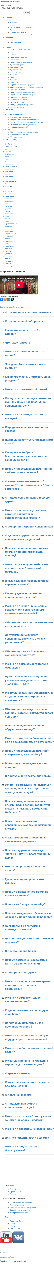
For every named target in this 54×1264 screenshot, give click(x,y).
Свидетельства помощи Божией (23, 124)
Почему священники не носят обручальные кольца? (24, 727)
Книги (7, 129)
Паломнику (9, 19)
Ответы (8, 47)
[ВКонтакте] (1, 299)
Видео (12, 24)
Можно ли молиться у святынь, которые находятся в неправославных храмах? (26, 513)
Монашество (15, 72)
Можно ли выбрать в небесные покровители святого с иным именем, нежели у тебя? (26, 609)
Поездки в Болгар (17, 1221)
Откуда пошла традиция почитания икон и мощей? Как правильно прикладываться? (28, 401)
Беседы (8, 112)
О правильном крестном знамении (28, 312)
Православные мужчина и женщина (25, 92)
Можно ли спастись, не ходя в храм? (29, 1128)
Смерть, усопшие (17, 102)
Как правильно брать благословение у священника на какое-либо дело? (26, 455)
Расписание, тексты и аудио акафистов (26, 122)
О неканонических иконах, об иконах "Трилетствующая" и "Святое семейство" (29, 484)
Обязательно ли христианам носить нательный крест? (29, 624)
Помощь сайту (11, 139)
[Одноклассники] (5, 299)
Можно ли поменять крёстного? (26, 389)
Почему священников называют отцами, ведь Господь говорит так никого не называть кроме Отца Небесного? (27, 806)
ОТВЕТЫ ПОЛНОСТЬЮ (20, 49)
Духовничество (16, 69)
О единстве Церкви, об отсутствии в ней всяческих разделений (29, 537)
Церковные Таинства (18, 57)
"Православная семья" (19, 134)
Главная (8, 17)
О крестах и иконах (18, 1073)
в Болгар (13, 22)
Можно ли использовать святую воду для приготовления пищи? (26, 1037)
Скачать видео (6, 307)
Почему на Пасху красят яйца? (25, 904)
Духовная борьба (17, 64)
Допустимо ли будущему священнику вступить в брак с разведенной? (25, 638)
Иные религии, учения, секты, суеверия (26, 87)
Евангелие (9, 109)
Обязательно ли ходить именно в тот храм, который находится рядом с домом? (29, 712)
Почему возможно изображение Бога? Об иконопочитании (26, 961)
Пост (12, 77)
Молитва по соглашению (15, 114)
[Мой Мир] (8, 299)
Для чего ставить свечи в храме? (27, 1137)
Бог (11, 52)
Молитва (13, 74)
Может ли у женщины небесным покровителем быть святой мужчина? (26, 568)
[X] (12, 299)
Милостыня (14, 79)
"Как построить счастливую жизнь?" (24, 132)
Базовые (13, 39)
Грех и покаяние (17, 59)
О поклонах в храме (18, 1094)
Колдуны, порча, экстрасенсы (22, 104)
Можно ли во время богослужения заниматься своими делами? (28, 1118)
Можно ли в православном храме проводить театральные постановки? (27, 984)
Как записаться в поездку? (21, 34)
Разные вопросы (17, 107)
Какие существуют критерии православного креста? (23, 595)
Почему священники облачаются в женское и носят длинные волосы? (28, 915)
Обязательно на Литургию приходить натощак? (22, 927)
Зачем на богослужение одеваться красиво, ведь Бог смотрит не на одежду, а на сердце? (28, 788)
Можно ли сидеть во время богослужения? (23, 1148)
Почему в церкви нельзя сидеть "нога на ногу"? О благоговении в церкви (27, 853)
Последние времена (18, 99)
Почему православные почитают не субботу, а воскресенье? (28, 470)
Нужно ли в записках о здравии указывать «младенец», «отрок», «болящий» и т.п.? (26, 680)
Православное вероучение (21, 62)
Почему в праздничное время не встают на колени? (26, 893)
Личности (14, 82)
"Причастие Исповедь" (19, 137)
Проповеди (9, 37)
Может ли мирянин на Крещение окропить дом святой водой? (26, 1062)
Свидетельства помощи (20, 1210)
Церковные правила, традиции (22, 84)
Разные (13, 44)
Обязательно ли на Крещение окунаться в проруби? (24, 653)
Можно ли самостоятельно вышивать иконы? (23, 999)
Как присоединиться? (19, 127)
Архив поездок (16, 29)
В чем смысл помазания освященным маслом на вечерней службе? (28, 824)
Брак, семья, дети (17, 89)
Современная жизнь (18, 97)
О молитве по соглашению (21, 117)
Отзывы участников (18, 32)
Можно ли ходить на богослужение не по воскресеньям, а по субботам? (29, 740)
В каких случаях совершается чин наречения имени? (27, 582)
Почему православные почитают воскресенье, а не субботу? (27, 752)
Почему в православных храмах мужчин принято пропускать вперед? (26, 551)
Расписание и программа (20, 27)
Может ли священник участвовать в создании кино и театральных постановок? (29, 696)
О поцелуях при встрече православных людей (21, 1105)
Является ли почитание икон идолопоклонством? (24, 1024)
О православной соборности (24, 321)
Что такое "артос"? (17, 342)
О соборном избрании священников (29, 526)
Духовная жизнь (16, 67)
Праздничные (15, 42)
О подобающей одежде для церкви (28, 776)
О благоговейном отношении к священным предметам (25, 839)
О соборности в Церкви (20, 972)
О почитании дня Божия (21, 951)
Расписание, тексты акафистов (23, 1207)
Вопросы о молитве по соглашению (25, 119)
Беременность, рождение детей (23, 94)
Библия (13, 54)
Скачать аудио (18, 307)
